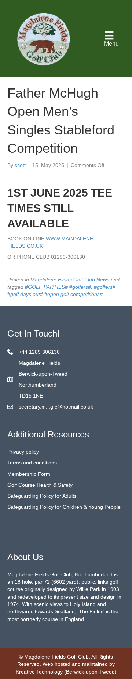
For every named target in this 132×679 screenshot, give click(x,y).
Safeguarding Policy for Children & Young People (64, 507)
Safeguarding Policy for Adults (42, 496)
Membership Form (28, 474)
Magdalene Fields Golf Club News (69, 279)
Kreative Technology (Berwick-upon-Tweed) (66, 672)
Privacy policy (23, 452)
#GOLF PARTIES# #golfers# (58, 287)
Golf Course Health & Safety (40, 485)
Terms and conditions (32, 463)
